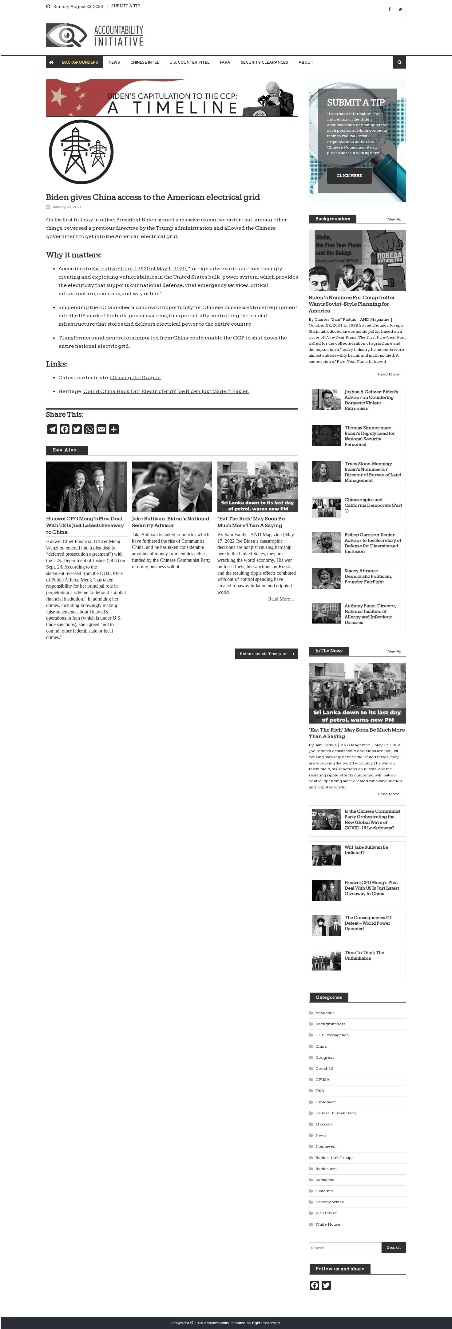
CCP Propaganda (332, 1035)
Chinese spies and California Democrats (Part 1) (373, 505)
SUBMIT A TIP (125, 6)
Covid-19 (324, 1068)
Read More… (281, 598)
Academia (325, 1012)
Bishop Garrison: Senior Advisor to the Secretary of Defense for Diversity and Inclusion (373, 543)
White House (327, 1224)
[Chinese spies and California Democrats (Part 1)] (326, 507)
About (306, 62)
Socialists (324, 1179)
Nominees (325, 1146)
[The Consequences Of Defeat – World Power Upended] (326, 925)
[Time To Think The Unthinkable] (326, 960)
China (321, 1046)
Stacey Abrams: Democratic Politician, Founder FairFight (368, 576)
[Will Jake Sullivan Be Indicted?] (326, 855)
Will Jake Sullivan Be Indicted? (366, 850)
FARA (225, 62)
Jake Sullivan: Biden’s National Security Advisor (170, 522)
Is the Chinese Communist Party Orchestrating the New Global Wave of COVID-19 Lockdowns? (372, 820)
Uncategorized (329, 1202)
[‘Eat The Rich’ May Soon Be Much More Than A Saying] (257, 487)
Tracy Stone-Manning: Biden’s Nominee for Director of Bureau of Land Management (373, 472)
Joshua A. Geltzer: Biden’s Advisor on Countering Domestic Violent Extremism (371, 400)
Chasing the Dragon (135, 377)
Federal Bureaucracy (335, 1113)
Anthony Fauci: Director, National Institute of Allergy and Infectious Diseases (370, 614)
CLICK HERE (349, 175)
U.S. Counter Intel (189, 62)
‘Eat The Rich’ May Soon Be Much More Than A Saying (251, 522)
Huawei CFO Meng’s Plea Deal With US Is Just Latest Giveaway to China (85, 525)
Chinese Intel (144, 62)
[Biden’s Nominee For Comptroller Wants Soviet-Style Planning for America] (357, 260)
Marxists (324, 1124)
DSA (319, 1090)
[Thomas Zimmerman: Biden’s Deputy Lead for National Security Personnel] (326, 435)
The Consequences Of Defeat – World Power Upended (368, 923)
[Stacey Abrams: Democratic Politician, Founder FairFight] (326, 578)
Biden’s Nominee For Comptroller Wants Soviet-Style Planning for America (352, 304)
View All (394, 219)
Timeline (324, 1190)
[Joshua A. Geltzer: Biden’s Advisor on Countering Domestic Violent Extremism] (326, 399)
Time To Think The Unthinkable (364, 955)
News (114, 62)
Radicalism (326, 1168)
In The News (329, 651)
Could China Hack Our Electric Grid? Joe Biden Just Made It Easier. (166, 391)
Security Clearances (264, 62)
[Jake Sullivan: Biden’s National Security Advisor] (172, 487)
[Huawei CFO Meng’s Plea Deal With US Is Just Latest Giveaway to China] (86, 487)
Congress (325, 1057)
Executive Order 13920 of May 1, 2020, (140, 268)
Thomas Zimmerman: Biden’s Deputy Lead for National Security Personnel (370, 436)
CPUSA (322, 1079)
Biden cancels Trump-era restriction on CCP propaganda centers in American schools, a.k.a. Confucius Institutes (269, 653)
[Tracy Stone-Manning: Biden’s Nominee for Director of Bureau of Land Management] (326, 471)
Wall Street (326, 1213)
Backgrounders (80, 62)
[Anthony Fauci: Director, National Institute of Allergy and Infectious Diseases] (326, 613)
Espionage (325, 1102)
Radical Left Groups (334, 1157)
